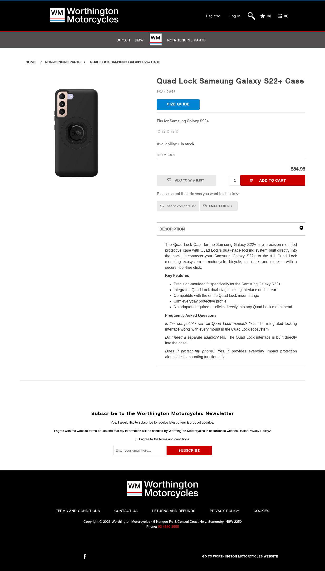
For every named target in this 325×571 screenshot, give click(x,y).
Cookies (261, 511)
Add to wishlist (189, 180)
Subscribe (189, 450)
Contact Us (126, 511)
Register (213, 16)
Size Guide (178, 104)
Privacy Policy (224, 511)
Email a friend (220, 206)
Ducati (123, 40)
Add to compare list (181, 206)
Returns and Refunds (174, 511)
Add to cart (272, 180)
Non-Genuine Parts (186, 40)
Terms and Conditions (78, 511)
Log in (235, 16)
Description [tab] (172, 229)
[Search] (251, 16)
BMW (139, 40)
